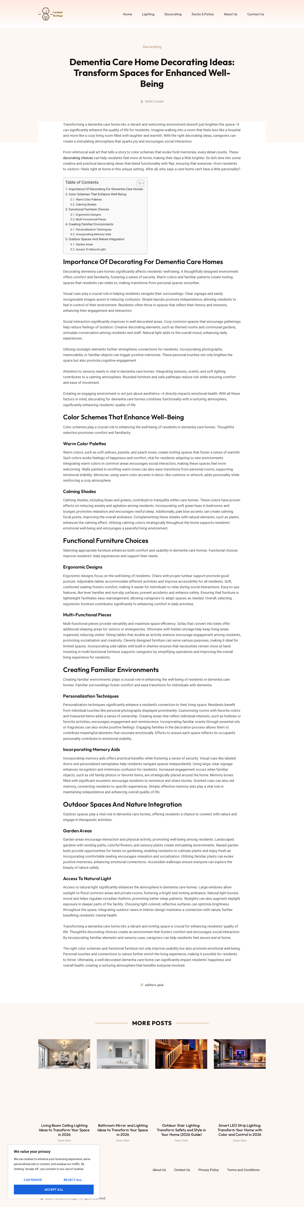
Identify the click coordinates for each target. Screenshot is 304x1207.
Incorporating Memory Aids (93, 234)
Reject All (73, 1180)
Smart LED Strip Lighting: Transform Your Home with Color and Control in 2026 (240, 1130)
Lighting (148, 14)
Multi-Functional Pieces (91, 219)
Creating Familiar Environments (91, 224)
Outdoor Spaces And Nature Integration (96, 239)
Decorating (173, 14)
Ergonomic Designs (88, 215)
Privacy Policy (208, 1169)
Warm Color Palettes (89, 200)
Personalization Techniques (93, 230)
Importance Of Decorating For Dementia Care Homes (106, 189)
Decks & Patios (203, 14)
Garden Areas (84, 244)
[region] (53, 1172)
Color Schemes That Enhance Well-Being (97, 194)
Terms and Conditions (243, 1169)
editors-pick (154, 985)
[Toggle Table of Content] (138, 183)
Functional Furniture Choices (89, 209)
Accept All (53, 1189)
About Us (230, 14)
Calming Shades (86, 205)
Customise (33, 1180)
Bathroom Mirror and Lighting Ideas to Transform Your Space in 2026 (122, 1130)
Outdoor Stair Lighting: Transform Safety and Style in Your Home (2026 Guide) (181, 1130)
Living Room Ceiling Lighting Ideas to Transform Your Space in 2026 (64, 1130)
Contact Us (255, 14)
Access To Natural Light (91, 249)
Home (127, 14)
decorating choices (78, 158)
